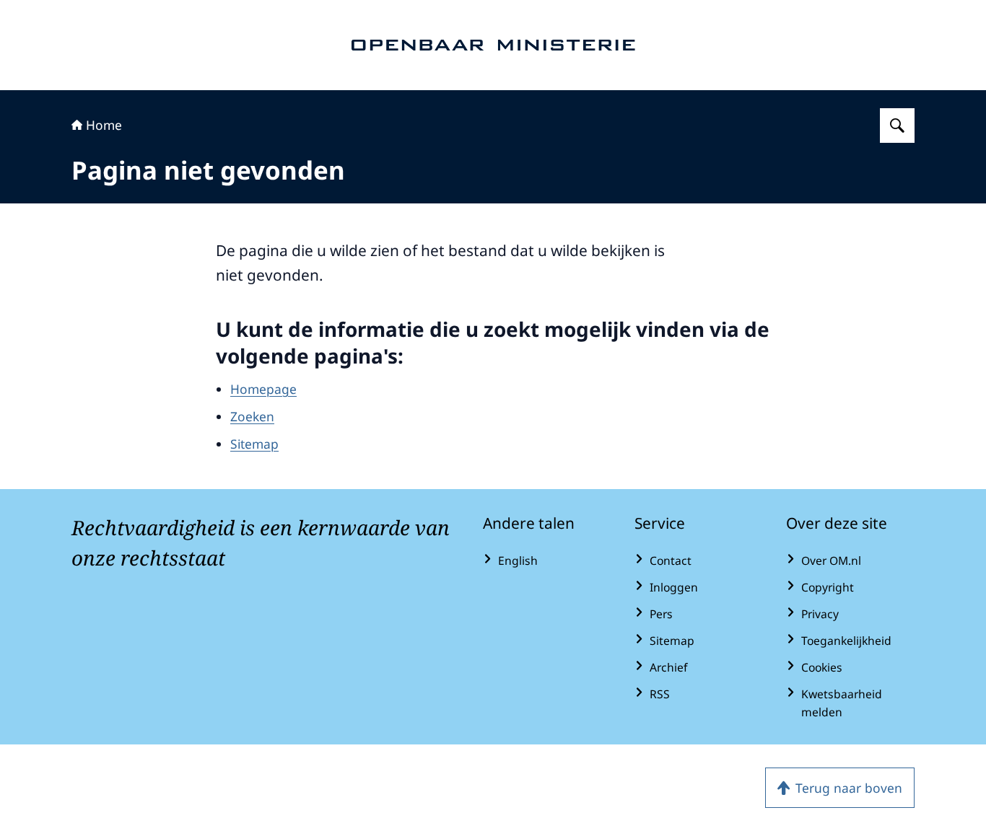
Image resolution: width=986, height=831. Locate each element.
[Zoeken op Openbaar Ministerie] (897, 125)
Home (104, 124)
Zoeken (252, 416)
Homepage (263, 388)
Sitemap (254, 443)
